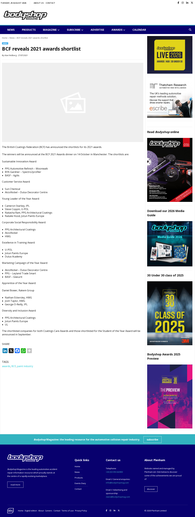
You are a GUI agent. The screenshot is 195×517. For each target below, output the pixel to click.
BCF (13, 366)
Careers (48, 510)
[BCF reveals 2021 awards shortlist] (72, 141)
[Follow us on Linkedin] (187, 3)
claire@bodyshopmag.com (118, 496)
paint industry (25, 366)
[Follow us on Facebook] (178, 3)
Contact (50, 3)
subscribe (152, 439)
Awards (117, 29)
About (41, 510)
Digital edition (31, 510)
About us (39, 3)
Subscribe (73, 29)
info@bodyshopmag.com (117, 482)
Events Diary (80, 483)
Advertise (97, 29)
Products (29, 29)
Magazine (50, 29)
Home (77, 466)
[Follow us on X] (192, 3)
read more (15, 484)
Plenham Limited (159, 510)
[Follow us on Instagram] (182, 3)
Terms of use (68, 510)
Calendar (139, 29)
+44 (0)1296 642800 (114, 472)
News (11, 29)
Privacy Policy (81, 510)
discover (151, 489)
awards (6, 366)
